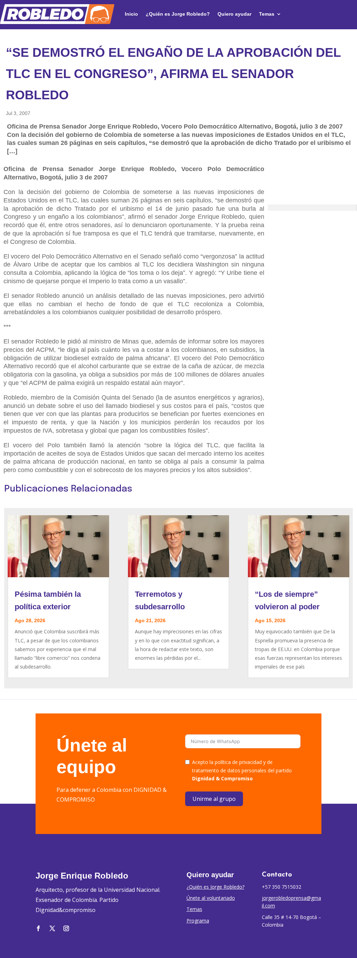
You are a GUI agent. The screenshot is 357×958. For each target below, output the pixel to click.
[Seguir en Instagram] (66, 928)
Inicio (131, 14)
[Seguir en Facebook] (38, 928)
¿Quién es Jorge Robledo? (178, 14)
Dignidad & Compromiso (222, 778)
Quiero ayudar (234, 14)
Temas (266, 14)
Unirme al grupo (214, 799)
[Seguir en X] (52, 928)
